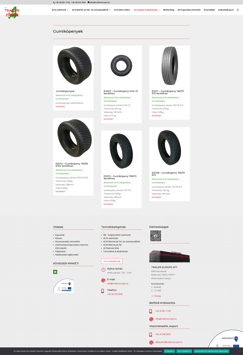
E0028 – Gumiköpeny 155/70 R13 (168, 173)
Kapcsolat (59, 235)
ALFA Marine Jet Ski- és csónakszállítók (90, 10)
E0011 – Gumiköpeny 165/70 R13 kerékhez (168, 92)
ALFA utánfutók (59, 10)
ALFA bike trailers (122, 10)
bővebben (60, 106)
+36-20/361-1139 (62, 2)
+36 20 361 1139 (163, 311)
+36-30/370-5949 (78, 2)
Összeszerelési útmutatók (67, 241)
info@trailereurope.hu (166, 318)
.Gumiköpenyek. (65, 91)
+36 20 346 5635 (163, 334)
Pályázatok (60, 251)
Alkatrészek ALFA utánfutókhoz (69, 95)
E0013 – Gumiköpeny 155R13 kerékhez (120, 177)
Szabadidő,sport (226, 10)
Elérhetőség (168, 10)
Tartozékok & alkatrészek (145, 10)
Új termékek (209, 10)
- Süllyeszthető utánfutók (117, 235)
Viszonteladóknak (111, 261)
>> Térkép (156, 296)
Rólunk (58, 238)
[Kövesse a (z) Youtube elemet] (55, 272)
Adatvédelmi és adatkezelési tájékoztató (211, 351)
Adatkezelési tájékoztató (66, 254)
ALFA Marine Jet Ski (112, 244)
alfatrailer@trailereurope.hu (168, 342)
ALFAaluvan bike (111, 248)
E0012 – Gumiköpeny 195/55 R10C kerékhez (72, 164)
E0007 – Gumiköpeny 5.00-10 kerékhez (121, 92)
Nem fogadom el (184, 351)
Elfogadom (169, 351)
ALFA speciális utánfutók (188, 10)
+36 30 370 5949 (115, 294)
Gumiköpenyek (62, 98)
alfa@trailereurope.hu (117, 283)
